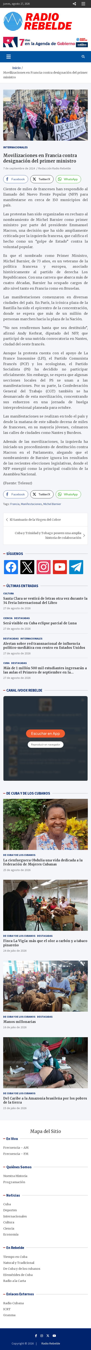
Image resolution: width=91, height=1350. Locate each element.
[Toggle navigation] (8, 56)
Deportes (10, 1210)
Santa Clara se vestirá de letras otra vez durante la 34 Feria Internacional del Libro (45, 600)
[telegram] (76, 567)
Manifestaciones (31, 504)
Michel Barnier (52, 504)
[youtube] (60, 567)
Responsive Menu (74, 4)
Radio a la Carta (14, 1281)
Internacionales (15, 147)
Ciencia (7, 618)
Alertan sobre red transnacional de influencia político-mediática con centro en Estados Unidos (44, 646)
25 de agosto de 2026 (16, 870)
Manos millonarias (19, 1022)
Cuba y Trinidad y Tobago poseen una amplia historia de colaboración (48, 535)
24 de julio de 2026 (14, 950)
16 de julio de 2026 (14, 1027)
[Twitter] (27, 567)
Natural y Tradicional (18, 1263)
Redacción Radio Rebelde (54, 168)
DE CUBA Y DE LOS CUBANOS (28, 793)
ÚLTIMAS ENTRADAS (22, 585)
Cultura (8, 593)
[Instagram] (44, 567)
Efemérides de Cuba (18, 1275)
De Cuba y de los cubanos (19, 855)
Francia (14, 504)
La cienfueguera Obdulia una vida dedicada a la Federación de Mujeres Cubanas (43, 862)
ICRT (7, 1309)
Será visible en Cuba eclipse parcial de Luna (40, 623)
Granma (9, 1315)
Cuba (6, 663)
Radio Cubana (13, 1303)
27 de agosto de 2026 (16, 608)
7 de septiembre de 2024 (19, 168)
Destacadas (22, 618)
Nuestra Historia (15, 1176)
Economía (10, 1234)
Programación (14, 1182)
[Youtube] (54, 1336)
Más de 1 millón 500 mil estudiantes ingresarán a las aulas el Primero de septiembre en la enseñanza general (45, 672)
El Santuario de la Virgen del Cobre (35, 520)
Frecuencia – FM (15, 1154)
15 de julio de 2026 (14, 1108)
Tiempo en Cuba (15, 1257)
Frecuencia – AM (16, 1148)
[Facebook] (11, 567)
